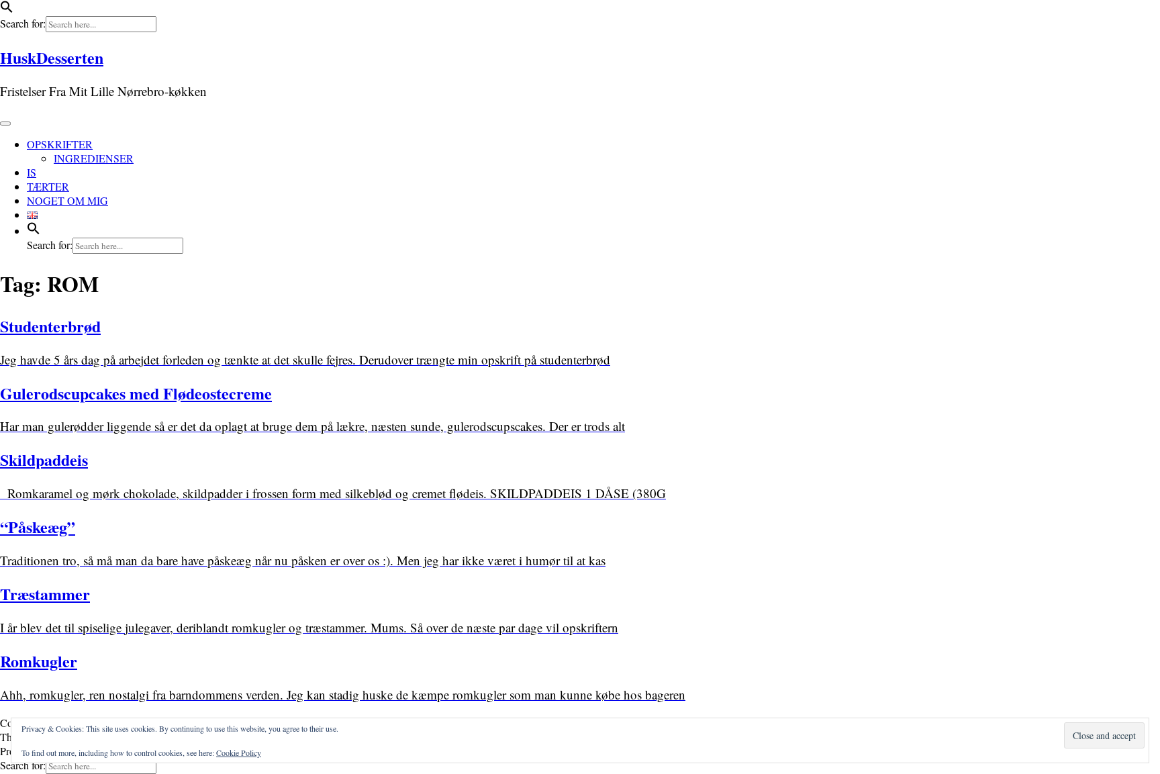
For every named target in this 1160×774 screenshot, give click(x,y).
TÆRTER (48, 186)
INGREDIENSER (94, 158)
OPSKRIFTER (60, 144)
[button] (6, 9)
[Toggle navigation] (5, 124)
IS (31, 172)
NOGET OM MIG (67, 200)
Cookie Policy (238, 752)
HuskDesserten (51, 57)
